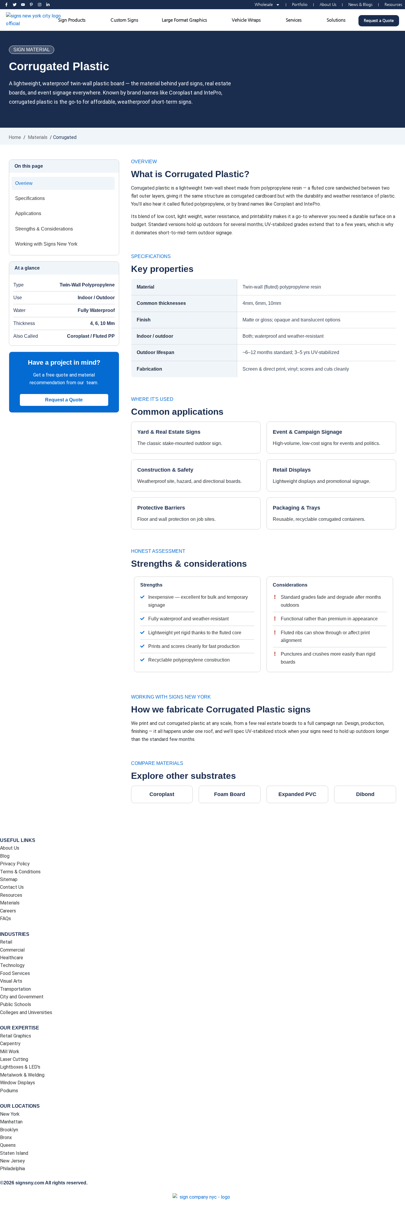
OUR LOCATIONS (20, 1106)
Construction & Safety (165, 470)
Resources (393, 4)
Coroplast (161, 794)
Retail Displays (292, 470)
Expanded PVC (297, 794)
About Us (328, 4)
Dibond (365, 794)
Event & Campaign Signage (307, 432)
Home (15, 137)
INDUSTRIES (14, 934)
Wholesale (264, 4)
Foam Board (229, 794)
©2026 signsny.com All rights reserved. (43, 1182)
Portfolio (299, 4)
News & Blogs (360, 4)
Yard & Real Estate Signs (168, 432)
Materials (37, 137)
